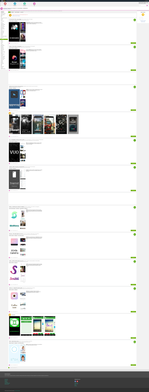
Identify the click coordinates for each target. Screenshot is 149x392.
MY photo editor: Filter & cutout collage (15, 19)
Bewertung (21, 12)
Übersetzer (2, 62)
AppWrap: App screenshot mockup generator (16, 86)
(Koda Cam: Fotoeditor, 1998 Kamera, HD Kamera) (31, 233)
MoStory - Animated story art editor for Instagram (16, 206)
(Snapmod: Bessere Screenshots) (29, 166)
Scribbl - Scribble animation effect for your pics (16, 260)
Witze (1, 65)
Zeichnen (2, 67)
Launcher (2, 42)
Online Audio (2, 47)
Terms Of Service (16, 390)
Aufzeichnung (2, 25)
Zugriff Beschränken (3, 68)
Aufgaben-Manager (3, 24)
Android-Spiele (6, 379)
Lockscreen (2, 44)
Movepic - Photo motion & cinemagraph (15, 46)
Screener (13, 113)
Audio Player (2, 23)
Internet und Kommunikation (12, 208)
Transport (2, 61)
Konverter (2, 41)
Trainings (2, 60)
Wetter (1, 64)
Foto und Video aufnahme (21, 235)
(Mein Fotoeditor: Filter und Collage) (26, 19)
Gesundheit (2, 37)
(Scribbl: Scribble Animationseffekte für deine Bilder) (31, 260)
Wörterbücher (2, 66)
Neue (9, 12)
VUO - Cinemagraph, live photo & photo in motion (16, 139)
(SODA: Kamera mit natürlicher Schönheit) (25, 341)
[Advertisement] (4, 82)
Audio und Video (2, 14)
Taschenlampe (2, 59)
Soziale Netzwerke (22, 208)
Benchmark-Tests (3, 26)
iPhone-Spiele (6, 380)
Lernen (1, 43)
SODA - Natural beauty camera (14, 341)
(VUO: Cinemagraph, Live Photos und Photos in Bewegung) (33, 139)
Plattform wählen (143, 21)
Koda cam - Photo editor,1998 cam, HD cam (16, 233)
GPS (1, 38)
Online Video (2, 48)
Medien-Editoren (2, 45)
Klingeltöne (6, 381)
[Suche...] (147, 5)
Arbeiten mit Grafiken (3, 13)
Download (133, 136)
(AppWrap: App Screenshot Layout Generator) (30, 86)
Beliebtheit (12, 12)
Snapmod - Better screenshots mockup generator (16, 166)
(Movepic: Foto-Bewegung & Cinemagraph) (28, 46)
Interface (2, 40)
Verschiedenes (10, 168)
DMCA (19, 390)
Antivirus (2, 22)
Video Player (2, 63)
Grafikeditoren (2, 39)
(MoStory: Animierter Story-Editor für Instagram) (31, 206)
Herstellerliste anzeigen (143, 20)
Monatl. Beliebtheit (17, 12)
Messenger (2, 46)
